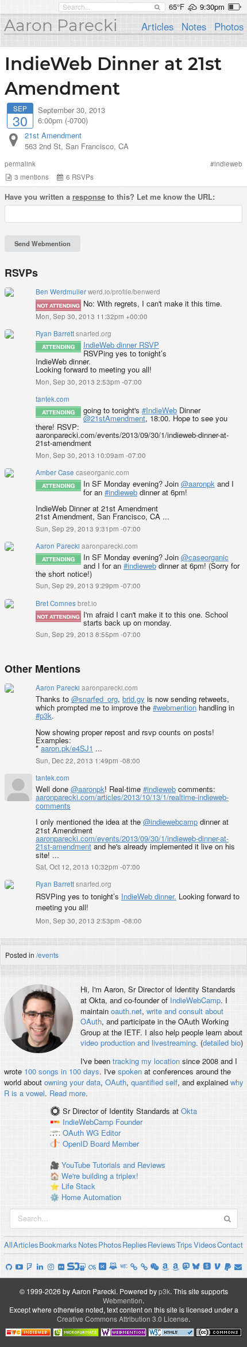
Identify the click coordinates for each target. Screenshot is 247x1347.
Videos (205, 1244)
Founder (128, 1121)
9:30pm (212, 6)
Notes (194, 26)
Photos (229, 26)
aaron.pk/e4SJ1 (67, 748)
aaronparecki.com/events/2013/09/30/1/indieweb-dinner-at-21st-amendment (132, 842)
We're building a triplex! (99, 1175)
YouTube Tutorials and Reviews (113, 1164)
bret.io (87, 603)
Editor (111, 1132)
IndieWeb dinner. (148, 896)
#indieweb (121, 492)
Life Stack (78, 1186)
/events (47, 955)
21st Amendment (53, 135)
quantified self (154, 1082)
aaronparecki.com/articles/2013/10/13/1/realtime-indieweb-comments (132, 800)
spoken (130, 1071)
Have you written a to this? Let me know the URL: (110, 197)
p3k (164, 1291)
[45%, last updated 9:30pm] (234, 6)
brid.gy (133, 698)
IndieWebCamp (195, 1000)
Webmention (122, 1300)
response (88, 196)
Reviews (162, 1244)
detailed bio (222, 1042)
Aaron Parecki (61, 25)
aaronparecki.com (110, 545)
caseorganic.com (102, 472)
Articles (157, 26)
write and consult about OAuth (151, 1016)
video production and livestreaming (138, 1042)
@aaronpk (198, 483)
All (8, 1244)
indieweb (228, 163)
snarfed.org (93, 333)
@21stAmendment (114, 418)
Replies (134, 1244)
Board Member (114, 1143)
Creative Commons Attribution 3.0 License (122, 1318)
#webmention (174, 707)
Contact (230, 1244)
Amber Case (55, 472)
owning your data (72, 1082)
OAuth (115, 1082)
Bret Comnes (56, 603)
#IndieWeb (159, 410)
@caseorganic (205, 557)
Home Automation (91, 1196)
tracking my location (146, 1060)
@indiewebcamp (170, 821)
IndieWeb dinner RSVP (121, 344)
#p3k (44, 715)
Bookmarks (58, 1244)
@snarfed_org (94, 698)
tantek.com (53, 398)
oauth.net (126, 1011)
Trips (184, 1244)
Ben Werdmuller (61, 291)
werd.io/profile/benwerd (124, 291)
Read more (67, 1093)
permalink (20, 163)
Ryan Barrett (55, 333)
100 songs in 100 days (61, 1071)
